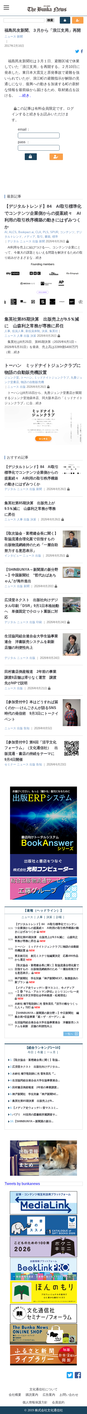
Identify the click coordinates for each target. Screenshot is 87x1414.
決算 (45, 331)
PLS (45, 232)
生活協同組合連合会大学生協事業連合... (36, 1080)
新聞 (20, 36)
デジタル (13, 241)
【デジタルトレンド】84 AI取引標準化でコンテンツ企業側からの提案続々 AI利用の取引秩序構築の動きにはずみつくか (47, 928)
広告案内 (49, 1394)
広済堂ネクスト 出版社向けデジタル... (36, 1066)
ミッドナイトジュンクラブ (51, 377)
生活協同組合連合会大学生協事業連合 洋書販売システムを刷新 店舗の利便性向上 (31, 641)
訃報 (59, 917)
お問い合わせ (69, 1394)
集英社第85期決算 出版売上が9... (33, 1100)
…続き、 (26, 95)
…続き (37, 257)
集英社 (53, 331)
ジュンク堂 (11, 377)
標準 (55, 236)
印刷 (39, 622)
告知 (26, 728)
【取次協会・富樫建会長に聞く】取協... (36, 1060)
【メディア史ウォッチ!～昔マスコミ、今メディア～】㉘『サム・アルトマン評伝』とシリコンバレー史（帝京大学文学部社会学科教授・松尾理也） (47, 991)
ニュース (10, 36)
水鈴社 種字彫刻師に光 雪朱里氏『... (34, 1073)
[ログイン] (31, 156)
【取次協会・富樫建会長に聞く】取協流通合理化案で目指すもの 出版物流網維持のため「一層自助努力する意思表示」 (47, 969)
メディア (29, 236)
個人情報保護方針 (35, 1402)
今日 (30, 1052)
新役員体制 (32, 331)
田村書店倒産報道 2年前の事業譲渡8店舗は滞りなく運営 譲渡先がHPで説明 (30, 677)
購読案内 (32, 1394)
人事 (7, 331)
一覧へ (69, 1034)
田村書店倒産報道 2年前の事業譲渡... (35, 1087)
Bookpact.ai (26, 232)
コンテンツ (67, 232)
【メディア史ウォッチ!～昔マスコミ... (35, 1107)
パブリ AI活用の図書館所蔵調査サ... (34, 1114)
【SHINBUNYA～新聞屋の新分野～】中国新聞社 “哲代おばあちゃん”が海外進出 (31, 575)
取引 (40, 236)
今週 (40, 1052)
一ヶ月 (51, 1052)
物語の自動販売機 (32, 382)
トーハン (26, 377)
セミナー (10, 764)
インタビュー (13, 555)
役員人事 (18, 331)
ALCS (13, 232)
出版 (35, 241)
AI (5, 232)
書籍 (47, 236)
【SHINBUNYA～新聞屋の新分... (33, 1121)
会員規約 (58, 1402)
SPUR (54, 232)
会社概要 (15, 1394)
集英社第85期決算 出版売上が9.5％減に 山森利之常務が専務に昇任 (30, 508)
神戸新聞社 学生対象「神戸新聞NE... (35, 1094)
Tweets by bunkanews (22, 1184)
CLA (38, 232)
